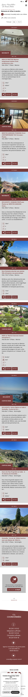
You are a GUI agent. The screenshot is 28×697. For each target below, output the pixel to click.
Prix (19, 22)
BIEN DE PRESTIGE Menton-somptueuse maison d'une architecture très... (10, 61)
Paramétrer (6, 692)
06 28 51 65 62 (14, 629)
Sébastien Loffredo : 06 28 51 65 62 (14, 632)
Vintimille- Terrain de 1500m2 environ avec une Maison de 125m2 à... (14, 539)
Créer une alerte (14, 590)
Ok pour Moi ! (15, 692)
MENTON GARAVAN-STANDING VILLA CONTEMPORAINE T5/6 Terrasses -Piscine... (13, 135)
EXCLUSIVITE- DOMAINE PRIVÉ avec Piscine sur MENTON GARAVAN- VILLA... (13, 204)
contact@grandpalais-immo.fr (14, 659)
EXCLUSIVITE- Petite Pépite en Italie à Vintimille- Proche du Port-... (14, 408)
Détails (15, 94)
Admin (23, 688)
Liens (21, 688)
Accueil (2, 9)
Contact (8, 94)
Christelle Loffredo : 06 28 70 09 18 (14, 636)
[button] (8, 18)
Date (14, 22)
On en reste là (14, 674)
